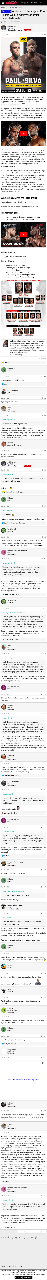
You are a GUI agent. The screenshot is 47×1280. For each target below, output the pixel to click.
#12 (45, 694)
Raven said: (6, 658)
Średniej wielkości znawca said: (12, 613)
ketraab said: (7, 1200)
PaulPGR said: (7, 794)
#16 (45, 827)
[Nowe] (40, 3)
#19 (45, 913)
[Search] (44, 3)
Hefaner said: (7, 474)
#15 (45, 790)
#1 (45, 34)
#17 (45, 870)
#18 (45, 887)
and (14, 523)
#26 (45, 1111)
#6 (45, 470)
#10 (45, 608)
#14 (45, 763)
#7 (45, 506)
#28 (45, 1196)
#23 (45, 1017)
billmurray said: (7, 420)
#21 (45, 973)
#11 (45, 654)
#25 (45, 1058)
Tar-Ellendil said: (8, 563)
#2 (45, 376)
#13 (45, 714)
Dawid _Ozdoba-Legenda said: (12, 891)
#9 (45, 559)
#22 (45, 997)
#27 (45, 1132)
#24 (45, 1036)
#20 (45, 953)
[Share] (42, 34)
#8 (45, 537)
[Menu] (3, 2)
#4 (45, 415)
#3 (45, 398)
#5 (45, 451)
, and (15, 492)
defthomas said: (8, 510)
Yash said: (6, 918)
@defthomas (6, 977)
